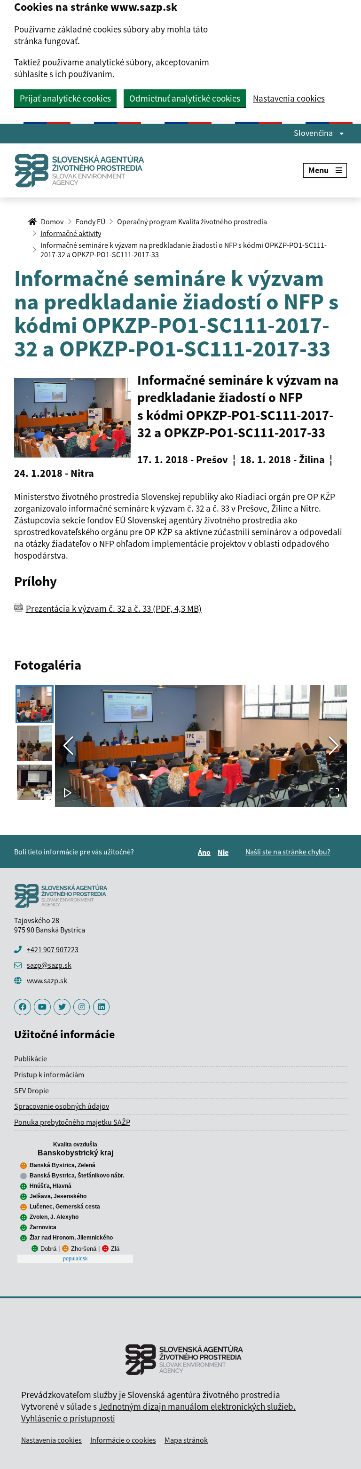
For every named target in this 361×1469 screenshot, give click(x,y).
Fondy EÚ (90, 221)
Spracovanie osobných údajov (61, 1106)
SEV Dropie (31, 1090)
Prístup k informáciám (49, 1074)
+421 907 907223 (52, 949)
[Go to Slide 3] (35, 782)
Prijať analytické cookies (65, 98)
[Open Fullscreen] (334, 793)
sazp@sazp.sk (49, 965)
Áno (205, 852)
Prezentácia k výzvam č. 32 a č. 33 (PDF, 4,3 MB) (114, 608)
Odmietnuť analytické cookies (184, 98)
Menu (318, 170)
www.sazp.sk (47, 980)
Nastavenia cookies (289, 98)
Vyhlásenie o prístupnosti (68, 1418)
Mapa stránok (186, 1440)
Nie (224, 852)
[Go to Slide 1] (35, 704)
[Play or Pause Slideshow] (67, 793)
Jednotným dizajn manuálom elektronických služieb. (197, 1406)
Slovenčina (314, 132)
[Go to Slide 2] (35, 743)
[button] (201, 746)
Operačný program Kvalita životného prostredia (192, 221)
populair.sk (75, 1258)
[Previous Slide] (68, 746)
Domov (52, 221)
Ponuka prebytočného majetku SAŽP (72, 1122)
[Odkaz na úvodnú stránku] (83, 170)
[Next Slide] (334, 746)
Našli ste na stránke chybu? (287, 851)
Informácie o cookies (123, 1440)
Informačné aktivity (70, 233)
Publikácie (30, 1058)
